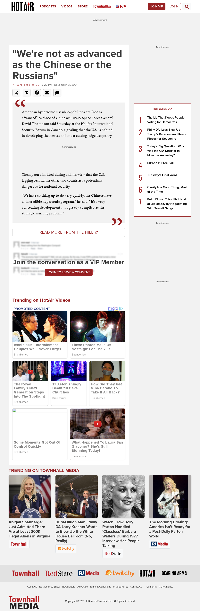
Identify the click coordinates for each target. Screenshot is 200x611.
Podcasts (48, 6)
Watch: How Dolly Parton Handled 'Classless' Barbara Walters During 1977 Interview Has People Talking (121, 534)
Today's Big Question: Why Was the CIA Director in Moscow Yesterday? (165, 150)
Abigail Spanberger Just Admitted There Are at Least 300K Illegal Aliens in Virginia (29, 529)
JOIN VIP (157, 6)
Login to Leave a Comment (68, 272)
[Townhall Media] (24, 602)
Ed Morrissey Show (49, 586)
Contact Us (136, 586)
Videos (66, 6)
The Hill (26, 84)
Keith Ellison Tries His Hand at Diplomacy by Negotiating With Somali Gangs (167, 203)
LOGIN (174, 6)
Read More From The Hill (67, 232)
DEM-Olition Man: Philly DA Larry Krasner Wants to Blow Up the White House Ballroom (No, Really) (76, 531)
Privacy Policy (120, 586)
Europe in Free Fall (160, 163)
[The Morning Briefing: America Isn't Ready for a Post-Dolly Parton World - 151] (170, 496)
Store (83, 6)
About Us (32, 586)
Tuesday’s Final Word (162, 175)
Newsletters (68, 586)
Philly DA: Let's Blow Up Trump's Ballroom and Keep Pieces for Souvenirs (166, 134)
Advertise (82, 586)
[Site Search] (186, 6)
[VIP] (123, 6)
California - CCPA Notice (159, 586)
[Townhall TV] (105, 6)
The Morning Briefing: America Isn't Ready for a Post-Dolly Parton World (169, 529)
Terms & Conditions (100, 586)
